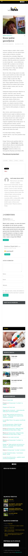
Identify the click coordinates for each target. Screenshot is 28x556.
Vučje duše (14, 356)
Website (5, 285)
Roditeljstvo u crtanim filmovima (17, 388)
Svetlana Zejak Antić (9, 44)
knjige (21, 160)
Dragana (5, 407)
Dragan (5, 444)
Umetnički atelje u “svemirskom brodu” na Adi (13, 453)
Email (4, 279)
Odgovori (7, 254)
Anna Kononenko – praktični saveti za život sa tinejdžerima (14, 457)
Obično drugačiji (7, 35)
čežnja (11, 160)
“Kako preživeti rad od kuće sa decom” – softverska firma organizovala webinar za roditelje (13, 416)
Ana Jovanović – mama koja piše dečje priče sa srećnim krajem (17, 365)
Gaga (4, 410)
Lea (4, 414)
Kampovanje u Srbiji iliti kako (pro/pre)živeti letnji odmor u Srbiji (17, 373)
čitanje (16, 160)
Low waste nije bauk (16, 380)
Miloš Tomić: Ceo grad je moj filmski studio (14, 420)
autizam (5, 160)
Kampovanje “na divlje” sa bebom (13, 403)
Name (4, 274)
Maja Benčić (18, 552)
